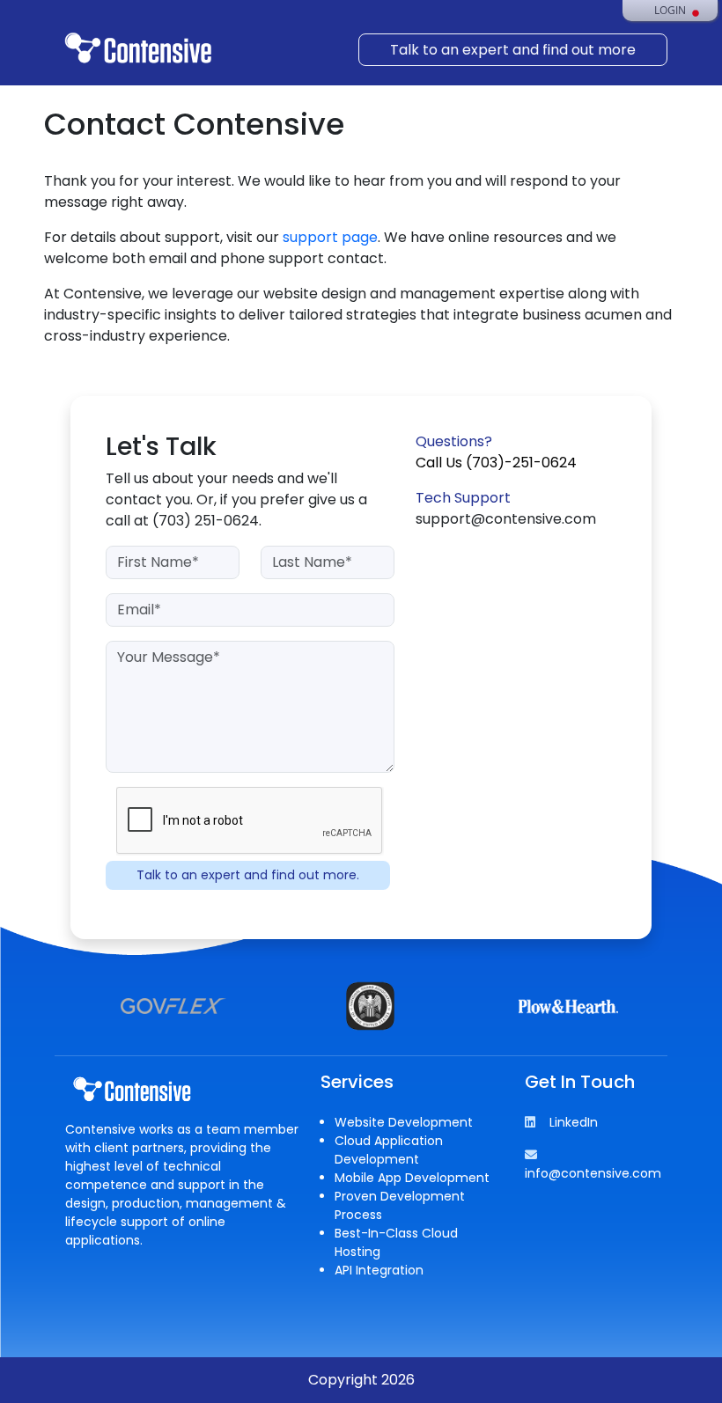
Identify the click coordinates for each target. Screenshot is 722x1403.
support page (330, 237)
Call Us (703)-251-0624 (496, 462)
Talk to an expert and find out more (513, 50)
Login (670, 11)
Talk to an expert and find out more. (247, 875)
